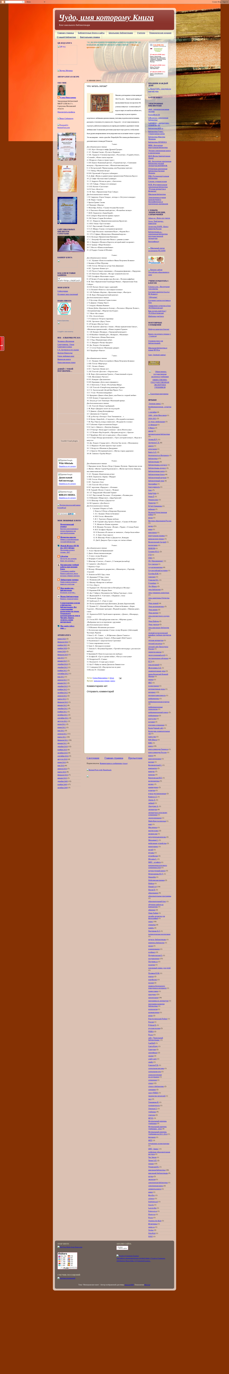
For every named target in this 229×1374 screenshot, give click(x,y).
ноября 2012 (62, 689)
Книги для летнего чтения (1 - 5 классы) (159, 335)
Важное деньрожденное (69, 598)
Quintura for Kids (154, 1220)
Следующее (93, 758)
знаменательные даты (156, 671)
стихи (150, 1083)
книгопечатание (154, 759)
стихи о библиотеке (156, 1086)
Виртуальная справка (90, 37)
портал (151, 976)
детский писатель (155, 643)
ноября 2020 (62, 648)
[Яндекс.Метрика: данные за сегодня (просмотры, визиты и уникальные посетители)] (65, 70)
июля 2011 (62, 724)
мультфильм (153, 856)
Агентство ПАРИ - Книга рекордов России (158, 227)
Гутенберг (152, 583)
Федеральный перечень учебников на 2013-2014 (157, 1133)
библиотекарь (153, 461)
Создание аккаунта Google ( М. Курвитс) (159, 293)
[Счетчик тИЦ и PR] (122, 1249)
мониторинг (153, 846)
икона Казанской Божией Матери (158, 675)
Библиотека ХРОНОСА (157, 142)
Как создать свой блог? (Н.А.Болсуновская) (157, 312)
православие (153, 991)
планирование (154, 949)
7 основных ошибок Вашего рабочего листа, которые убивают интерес (70, 573)
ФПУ (150, 1140)
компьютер (152, 768)
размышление (153, 1012)
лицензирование (155, 818)
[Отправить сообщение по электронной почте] (120, 678)
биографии (152, 484)
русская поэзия (154, 1028)
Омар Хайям (153, 913)
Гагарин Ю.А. (153, 551)
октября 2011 (63, 715)
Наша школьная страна (66, 362)
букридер (152, 503)
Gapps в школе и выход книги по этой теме (68, 583)
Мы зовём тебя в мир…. (67, 627)
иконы (150, 679)
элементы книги (154, 1189)
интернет (152, 692)
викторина (152, 532)
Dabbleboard (153, 1201)
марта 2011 (62, 737)
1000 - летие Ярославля (157, 415)
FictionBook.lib (154, 114)
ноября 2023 (62, 645)
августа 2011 (62, 721)
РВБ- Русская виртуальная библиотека (158, 177)
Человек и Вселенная (66, 341)
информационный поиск (158, 712)
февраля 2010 (63, 775)
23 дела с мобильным (156, 421)
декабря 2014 (63, 664)
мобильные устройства (157, 843)
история (151, 722)
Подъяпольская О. (155, 955)
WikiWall (151, 1233)
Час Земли (152, 1157)
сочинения (152, 1080)
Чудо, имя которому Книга (106, 17)
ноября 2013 (62, 670)
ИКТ (150, 682)
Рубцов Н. (152, 1025)
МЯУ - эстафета (154, 862)
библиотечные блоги (156, 474)
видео (150, 526)
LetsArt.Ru (152, 1208)
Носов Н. (151, 890)
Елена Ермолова (63, 320)
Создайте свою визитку (65, 331)
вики (150, 529)
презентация (153, 997)
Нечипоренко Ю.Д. (155, 874)
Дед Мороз (152, 586)
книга (112, 681)
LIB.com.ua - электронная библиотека (158, 119)
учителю (151, 1115)
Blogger (147, 1284)
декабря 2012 (63, 686)
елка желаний (153, 664)
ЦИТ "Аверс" (153, 1149)
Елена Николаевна (68, 97)
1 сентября (152, 412)
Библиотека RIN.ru (155, 128)
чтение (151, 1163)
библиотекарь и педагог (157, 465)
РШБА (151, 1031)
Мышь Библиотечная (69, 596)
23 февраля (152, 424)
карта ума (152, 736)
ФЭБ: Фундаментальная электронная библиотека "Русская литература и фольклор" (158, 187)
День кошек (153, 609)
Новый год (152, 886)
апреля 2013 (62, 680)
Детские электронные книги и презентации (159, 151)
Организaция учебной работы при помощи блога (69, 566)
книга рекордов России (157, 752)
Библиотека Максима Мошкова (156, 138)
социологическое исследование (155, 1076)
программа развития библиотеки (156, 1005)
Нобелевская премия (156, 880)
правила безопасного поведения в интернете (157, 987)
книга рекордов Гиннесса (158, 749)
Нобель (151, 883)
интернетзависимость (157, 695)
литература (152, 809)
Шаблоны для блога (156, 316)
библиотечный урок (156, 481)
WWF (150, 1236)
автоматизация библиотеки (159, 434)
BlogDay (151, 1195)
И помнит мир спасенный (68, 294)
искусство (152, 718)
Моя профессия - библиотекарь (67, 589)
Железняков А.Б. (154, 668)
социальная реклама (156, 1068)
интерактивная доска (156, 689)
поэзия (151, 983)
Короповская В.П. (155, 778)
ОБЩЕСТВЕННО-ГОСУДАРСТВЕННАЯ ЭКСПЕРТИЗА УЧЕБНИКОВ (160, 383)
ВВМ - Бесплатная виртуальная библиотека (158, 146)
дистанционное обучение (158, 658)
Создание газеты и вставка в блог (159, 301)
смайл (150, 1062)
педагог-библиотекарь (157, 939)
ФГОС (150, 1118)
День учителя (153, 624)
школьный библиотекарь (158, 1173)
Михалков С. (153, 840)
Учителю (141, 33)
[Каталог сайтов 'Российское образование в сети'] (159, 275)
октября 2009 (63, 787)
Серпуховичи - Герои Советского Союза (66, 345)
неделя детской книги (156, 870)
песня (150, 946)
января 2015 (62, 661)
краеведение (153, 787)
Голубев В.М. (153, 573)
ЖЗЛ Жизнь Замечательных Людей (159, 157)
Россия (151, 1022)
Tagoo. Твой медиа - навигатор (156, 222)
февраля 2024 (63, 642)
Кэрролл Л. (152, 797)
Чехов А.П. (152, 1160)
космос (151, 784)
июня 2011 (62, 727)
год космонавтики (155, 567)
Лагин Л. (151, 800)
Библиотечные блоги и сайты (91, 33)
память (151, 928)
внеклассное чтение (102, 681)
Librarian (64, 556)
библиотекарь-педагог (157, 468)
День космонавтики (156, 606)
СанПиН (151, 1043)
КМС (150, 743)
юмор (150, 1192)
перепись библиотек (156, 942)
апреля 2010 (62, 768)
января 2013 (62, 683)
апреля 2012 (62, 696)
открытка (152, 924)
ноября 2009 (62, 784)
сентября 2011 (63, 718)
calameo (151, 1198)
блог (150, 490)
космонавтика (153, 781)
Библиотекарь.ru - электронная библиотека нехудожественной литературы (158, 235)
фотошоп (152, 1137)
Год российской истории (158, 570)
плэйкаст (151, 952)
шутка (150, 1176)
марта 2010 (62, 772)
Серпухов (152, 1049)
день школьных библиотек (158, 627)
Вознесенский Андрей (157, 542)
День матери (153, 613)
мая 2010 (61, 765)
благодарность (154, 487)
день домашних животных (158, 592)
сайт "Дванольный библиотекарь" (155, 1039)
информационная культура (158, 701)
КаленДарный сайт (155, 728)
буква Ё (151, 496)
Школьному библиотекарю (121, 33)
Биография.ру (153, 241)
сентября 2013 (63, 673)
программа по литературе (158, 1001)
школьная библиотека (156, 1170)
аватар (150, 431)
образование (153, 893)
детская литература (155, 640)
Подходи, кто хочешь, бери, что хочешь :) (68, 559)
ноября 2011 (62, 711)
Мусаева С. (152, 859)
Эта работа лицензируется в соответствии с (140, 1259)
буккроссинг (153, 499)
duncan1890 (129, 1284)
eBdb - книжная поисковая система (158, 110)
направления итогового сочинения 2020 (157, 866)
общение (151, 910)
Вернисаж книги (64, 359)
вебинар (151, 509)
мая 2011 (61, 730)
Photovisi (151, 1214)
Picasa (150, 1217)
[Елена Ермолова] (65, 329)
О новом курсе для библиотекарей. (155, 342)
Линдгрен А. (153, 806)
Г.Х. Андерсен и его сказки (68, 350)
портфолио (152, 979)
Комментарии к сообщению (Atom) (114, 763)
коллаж (151, 762)
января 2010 (62, 778)
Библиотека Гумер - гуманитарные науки (156, 132)
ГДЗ (149, 554)
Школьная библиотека (157, 194)
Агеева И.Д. (153, 439)
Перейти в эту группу (67, 466)
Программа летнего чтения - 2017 (67, 551)
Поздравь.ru (153, 961)
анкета (150, 446)
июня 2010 (62, 762)
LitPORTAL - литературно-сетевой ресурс (158, 124)
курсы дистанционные (157, 793)
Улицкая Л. (152, 1108)
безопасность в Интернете (158, 455)
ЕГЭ (150, 661)
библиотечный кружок (157, 477)
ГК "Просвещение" (155, 561)
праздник (152, 994)
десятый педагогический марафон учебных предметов (159, 634)
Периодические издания (160, 33)
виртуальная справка (156, 535)
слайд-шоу (152, 1059)
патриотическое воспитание (159, 934)
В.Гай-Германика (155, 506)
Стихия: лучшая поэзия (157, 181)
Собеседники (63, 291)
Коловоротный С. (155, 765)
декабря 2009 (63, 781)
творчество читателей (156, 1096)
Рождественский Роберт (157, 1019)
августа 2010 (62, 759)
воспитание (153, 545)
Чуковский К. (153, 1167)
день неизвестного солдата (158, 616)
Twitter (151, 1230)
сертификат (152, 1052)
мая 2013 (61, 676)
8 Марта (151, 428)
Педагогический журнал (67, 525)
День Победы (153, 621)
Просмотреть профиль (66, 112)
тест (149, 1099)
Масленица (152, 827)
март (150, 824)
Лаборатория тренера (69, 579)
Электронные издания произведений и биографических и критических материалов (158, 200)
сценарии (152, 1089)
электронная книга (155, 1186)
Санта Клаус (153, 1046)
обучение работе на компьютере (155, 905)
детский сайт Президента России (158, 647)
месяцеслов (152, 834)
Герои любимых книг (66, 356)
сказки (151, 1056)
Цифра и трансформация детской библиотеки (69, 540)
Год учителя (153, 564)
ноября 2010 (62, 749)
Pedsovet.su (152, 1211)
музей (150, 849)
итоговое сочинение (156, 725)
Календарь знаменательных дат (159, 732)
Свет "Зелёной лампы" (157, 355)
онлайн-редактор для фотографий (156, 917)
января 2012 (62, 705)
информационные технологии (155, 708)
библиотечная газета (156, 471)
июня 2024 (62, 639)
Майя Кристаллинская (157, 821)
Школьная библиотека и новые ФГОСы (157, 349)
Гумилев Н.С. (153, 580)
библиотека (152, 458)
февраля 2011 (63, 740)
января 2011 (62, 743)
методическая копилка (157, 837)
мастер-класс (153, 830)
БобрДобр (152, 493)
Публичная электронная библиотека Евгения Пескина (157, 171)
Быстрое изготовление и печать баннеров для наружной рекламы (69, 530)
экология (151, 1179)
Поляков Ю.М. (154, 973)
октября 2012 (63, 692)
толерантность (154, 1105)
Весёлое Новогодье (65, 353)
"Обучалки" (153, 297)
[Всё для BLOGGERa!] (154, 364)
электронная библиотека (158, 1182)
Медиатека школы (68, 537)
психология (152, 1009)
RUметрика (152, 1224)
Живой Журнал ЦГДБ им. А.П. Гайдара (69, 546)
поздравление (153, 958)
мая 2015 (61, 658)
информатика (153, 698)
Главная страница (65, 33)
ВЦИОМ (151, 548)
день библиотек (154, 589)
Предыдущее (135, 758)
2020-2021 (152, 418)
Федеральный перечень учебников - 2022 (157, 1127)
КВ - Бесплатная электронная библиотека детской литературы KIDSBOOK (159, 163)
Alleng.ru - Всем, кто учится (159, 218)
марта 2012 (62, 699)
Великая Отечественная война (157, 513)
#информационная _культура (159, 407)
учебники (152, 1112)
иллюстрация (153, 686)
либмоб (151, 803)
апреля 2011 (62, 734)
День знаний (153, 603)
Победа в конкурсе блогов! (158, 329)
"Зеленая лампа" (154, 403)
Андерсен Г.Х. (154, 442)
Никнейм (152, 877)
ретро (150, 1015)
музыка (151, 852)
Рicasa (150, 1034)
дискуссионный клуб (156, 655)
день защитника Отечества (158, 598)
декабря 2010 (63, 746)
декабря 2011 (63, 708)
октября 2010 (63, 753)
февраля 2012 (63, 702)
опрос (150, 921)
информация (153, 715)
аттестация (152, 449)
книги (150, 755)
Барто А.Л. (152, 452)
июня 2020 (62, 651)
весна (150, 517)
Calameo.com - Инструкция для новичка (158, 287)
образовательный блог (157, 901)
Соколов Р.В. (153, 1065)
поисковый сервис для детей (159, 968)
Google (151, 1205)
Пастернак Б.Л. (154, 931)
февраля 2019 (63, 654)
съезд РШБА (153, 1092)
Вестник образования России (159, 521)
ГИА (150, 558)
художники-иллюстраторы (158, 1143)
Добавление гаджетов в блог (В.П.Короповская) (159, 306)
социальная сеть (154, 1071)
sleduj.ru (151, 1227)
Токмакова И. (153, 1102)
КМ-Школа (152, 739)
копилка (151, 774)
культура (151, 790)
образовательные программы (159, 896)
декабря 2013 (63, 667)
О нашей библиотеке (66, 37)
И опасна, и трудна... (68, 592)
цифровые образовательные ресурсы (159, 1153)
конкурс (151, 771)
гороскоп (151, 577)
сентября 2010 (63, 756)
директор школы (154, 652)
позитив (151, 965)
